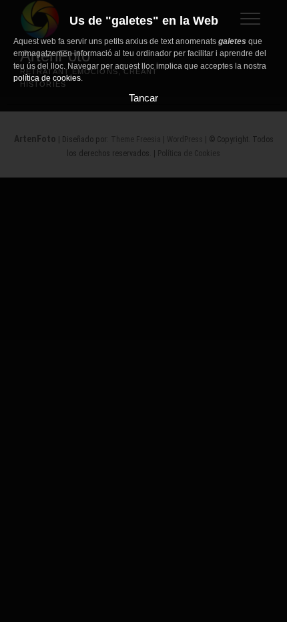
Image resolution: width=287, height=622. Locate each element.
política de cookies (47, 78)
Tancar (143, 97)
